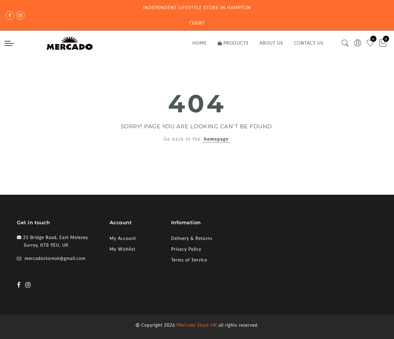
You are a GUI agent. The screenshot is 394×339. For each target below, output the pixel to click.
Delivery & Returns (191, 238)
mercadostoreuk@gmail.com (55, 258)
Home (199, 43)
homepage (216, 139)
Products (236, 43)
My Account (123, 238)
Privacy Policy (186, 249)
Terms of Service (189, 259)
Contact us (309, 43)
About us (271, 43)
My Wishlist (122, 249)
